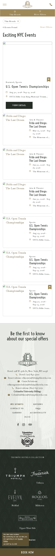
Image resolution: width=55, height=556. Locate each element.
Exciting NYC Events (19, 35)
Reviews (38, 404)
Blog (27, 417)
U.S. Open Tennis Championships (27, 87)
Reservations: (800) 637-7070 (29, 388)
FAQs (38, 408)
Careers (17, 413)
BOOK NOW (27, 552)
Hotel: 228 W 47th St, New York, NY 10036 (27, 371)
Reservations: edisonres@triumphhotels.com (29, 378)
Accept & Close (10, 544)
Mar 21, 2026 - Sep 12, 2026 (42, 132)
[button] (19, 105)
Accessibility (38, 413)
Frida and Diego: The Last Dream (38, 124)
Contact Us (17, 408)
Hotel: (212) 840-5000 (29, 374)
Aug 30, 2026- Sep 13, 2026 (22, 92)
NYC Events (17, 404)
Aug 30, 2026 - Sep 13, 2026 (40, 303)
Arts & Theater (36, 119)
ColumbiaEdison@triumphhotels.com (29, 394)
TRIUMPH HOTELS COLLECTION (27, 457)
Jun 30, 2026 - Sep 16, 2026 (41, 166)
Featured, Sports (14, 82)
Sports (32, 222)
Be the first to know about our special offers (27, 336)
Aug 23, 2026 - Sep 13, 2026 (40, 234)
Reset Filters (46, 27)
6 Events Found (10, 27)
